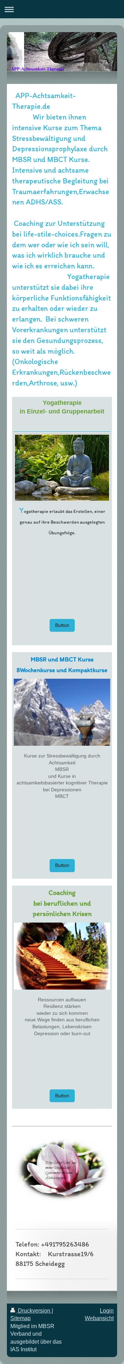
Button (62, 625)
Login (107, 1311)
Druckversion (34, 1311)
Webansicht (99, 1318)
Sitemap (20, 1318)
